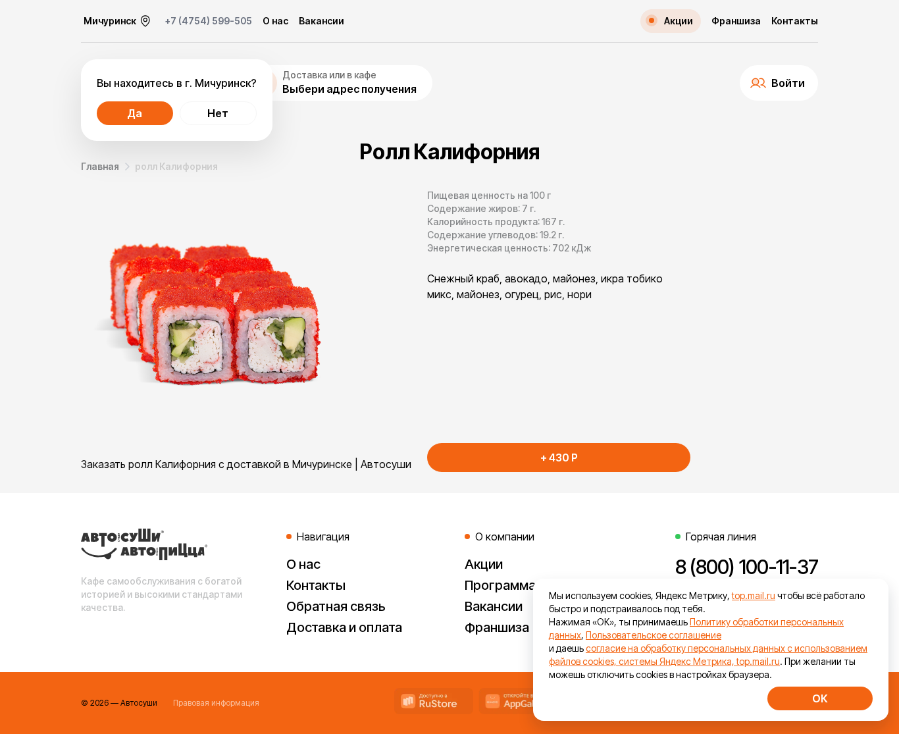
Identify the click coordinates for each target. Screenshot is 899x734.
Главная (100, 166)
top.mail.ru (753, 595)
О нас (275, 21)
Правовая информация (216, 703)
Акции (484, 564)
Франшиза (736, 21)
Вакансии (321, 21)
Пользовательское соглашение (653, 635)
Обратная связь (336, 606)
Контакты (794, 21)
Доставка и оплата (344, 627)
